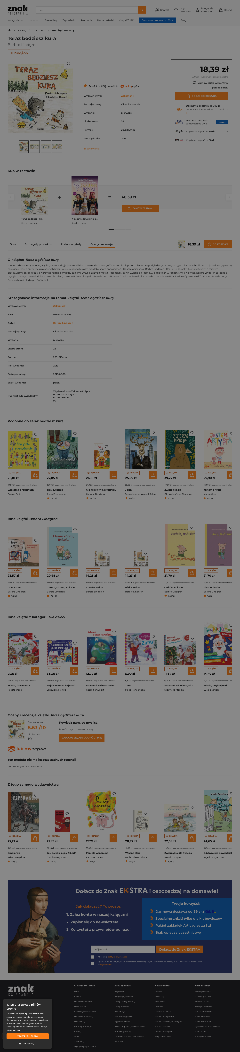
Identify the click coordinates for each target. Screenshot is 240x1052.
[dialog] (27, 1024)
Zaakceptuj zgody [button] (27, 1036)
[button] (28, 1043)
